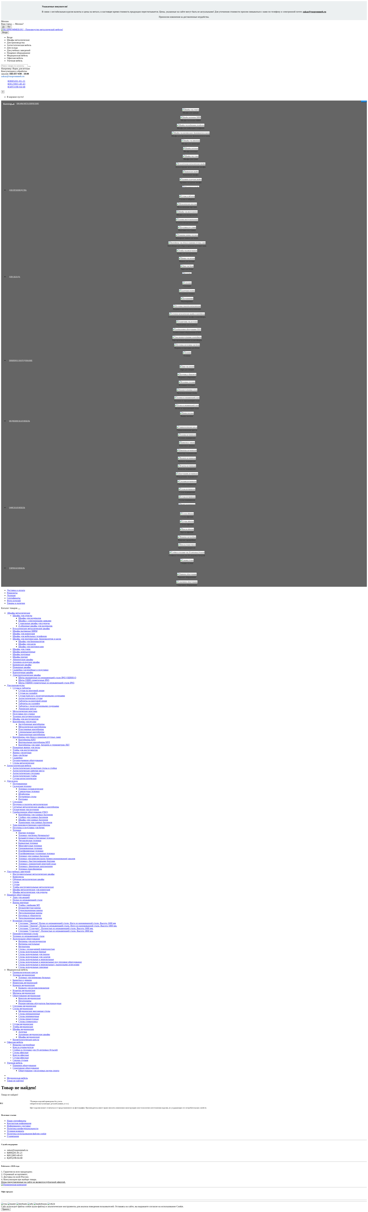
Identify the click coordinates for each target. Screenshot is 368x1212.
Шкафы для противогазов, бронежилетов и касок (190, 136)
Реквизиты (12, 593)
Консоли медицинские (29, 998)
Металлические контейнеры (32, 727)
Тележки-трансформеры (30, 869)
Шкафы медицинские (23, 1029)
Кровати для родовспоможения (33, 988)
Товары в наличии (16, 603)
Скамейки (18, 758)
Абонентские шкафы (23, 659)
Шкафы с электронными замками (34, 621)
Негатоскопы (24, 1001)
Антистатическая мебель (19, 765)
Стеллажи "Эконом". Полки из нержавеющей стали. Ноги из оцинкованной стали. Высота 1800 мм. (67, 926)
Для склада (14, 277)
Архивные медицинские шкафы (34, 1034)
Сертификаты (13, 598)
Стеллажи (187, 286)
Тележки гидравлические (30, 789)
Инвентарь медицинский (187, 453)
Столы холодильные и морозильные (36, 959)
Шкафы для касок (27, 644)
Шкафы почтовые (191, 152)
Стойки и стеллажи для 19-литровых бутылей (187, 556)
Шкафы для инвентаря (191, 144)
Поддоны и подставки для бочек (187, 348)
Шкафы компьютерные (24, 652)
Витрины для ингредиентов (32, 941)
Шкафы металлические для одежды (30, 892)
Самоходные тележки (29, 791)
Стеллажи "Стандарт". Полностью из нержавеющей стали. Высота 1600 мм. (55, 928)
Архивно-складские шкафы (190, 183)
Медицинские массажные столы (34, 1011)
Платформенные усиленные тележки (36, 853)
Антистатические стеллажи (26, 773)
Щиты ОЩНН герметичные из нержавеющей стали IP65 (46, 683)
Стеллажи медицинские (187, 484)
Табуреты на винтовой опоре (32, 701)
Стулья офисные (186, 525)
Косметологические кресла (26, 1039)
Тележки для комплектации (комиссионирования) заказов (46, 858)
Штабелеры (24, 794)
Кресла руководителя (186, 548)
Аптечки (22, 1032)
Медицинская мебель (19, 421)
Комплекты (18, 876)
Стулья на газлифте (27, 693)
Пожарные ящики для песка (187, 238)
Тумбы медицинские (23, 1026)
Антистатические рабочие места (28, 770)
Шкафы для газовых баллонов (33, 820)
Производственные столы (187, 393)
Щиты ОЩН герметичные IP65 (33, 680)
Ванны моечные (187, 416)
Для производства (18, 190)
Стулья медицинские (187, 500)
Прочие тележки (26, 833)
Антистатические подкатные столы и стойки (35, 768)
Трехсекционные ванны (30, 918)
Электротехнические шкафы (27, 675)
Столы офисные (187, 517)
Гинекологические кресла (187, 430)
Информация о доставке (19, 1126)
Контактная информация (19, 1123)
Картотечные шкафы (23, 672)
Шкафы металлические (28, 104)
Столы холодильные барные (32, 951)
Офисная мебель (17, 508)
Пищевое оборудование (20, 361)
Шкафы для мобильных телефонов (190, 128)
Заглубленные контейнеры (31, 724)
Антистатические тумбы (25, 776)
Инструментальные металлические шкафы (33, 874)
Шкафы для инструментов (187, 215)
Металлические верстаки (187, 207)
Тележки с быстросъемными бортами (36, 861)
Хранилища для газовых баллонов (35, 822)
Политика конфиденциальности (22, 1128)
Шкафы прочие (20, 657)
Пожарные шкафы (22, 667)
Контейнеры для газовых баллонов (35, 814)
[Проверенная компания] (13, 1184)
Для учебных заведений (18, 871)
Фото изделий (14, 600)
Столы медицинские (187, 492)
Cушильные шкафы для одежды (34, 623)
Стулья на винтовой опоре (31, 690)
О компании (13, 1136)
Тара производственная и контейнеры (187, 340)
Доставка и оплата (16, 590)
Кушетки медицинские (187, 469)
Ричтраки (23, 799)
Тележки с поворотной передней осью (37, 864)
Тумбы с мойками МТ (29, 905)
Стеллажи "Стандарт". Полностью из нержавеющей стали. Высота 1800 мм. (55, 931)
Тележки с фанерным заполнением (35, 866)
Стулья (16, 884)
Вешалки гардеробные (187, 540)
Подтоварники (187, 301)
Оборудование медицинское (187, 477)
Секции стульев (187, 563)
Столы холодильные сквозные (33, 967)
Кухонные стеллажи (187, 385)
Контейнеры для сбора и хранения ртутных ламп (187, 246)
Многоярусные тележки (30, 845)
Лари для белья (187, 269)
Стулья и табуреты (186, 199)
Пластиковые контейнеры (31, 729)
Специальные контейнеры (31, 732)
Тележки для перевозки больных (34, 977)
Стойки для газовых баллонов (33, 817)
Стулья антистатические (25, 778)
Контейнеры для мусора (24, 721)
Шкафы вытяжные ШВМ (191, 121)
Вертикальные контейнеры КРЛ (34, 742)
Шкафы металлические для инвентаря (31, 889)
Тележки (186, 356)
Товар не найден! (15, 1080)
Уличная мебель (17, 568)
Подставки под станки (187, 230)
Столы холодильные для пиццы (34, 954)
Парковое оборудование (187, 577)
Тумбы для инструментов (187, 254)
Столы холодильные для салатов (34, 957)
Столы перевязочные (28, 1016)
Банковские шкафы (190, 175)
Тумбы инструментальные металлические (33, 887)
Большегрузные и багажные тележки (36, 838)
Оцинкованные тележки (30, 848)
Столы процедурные (28, 1019)
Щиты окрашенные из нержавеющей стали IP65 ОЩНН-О (47, 677)
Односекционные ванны (30, 910)
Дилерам (11, 595)
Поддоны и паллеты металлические (187, 309)
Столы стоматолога (28, 1021)
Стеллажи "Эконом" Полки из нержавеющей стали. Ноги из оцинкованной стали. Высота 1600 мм (67, 923)
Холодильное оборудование (26, 939)
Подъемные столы (27, 796)
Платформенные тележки (30, 851)
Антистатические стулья (30, 698)
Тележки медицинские (187, 438)
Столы (16, 882)
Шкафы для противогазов (31, 646)
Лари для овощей (187, 370)
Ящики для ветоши (186, 261)
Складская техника (187, 294)
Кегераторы (24, 946)
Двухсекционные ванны (30, 913)
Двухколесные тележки (29, 840)
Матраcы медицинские (24, 993)
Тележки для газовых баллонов (33, 856)
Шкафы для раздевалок (29, 618)
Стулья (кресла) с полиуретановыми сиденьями (41, 695)
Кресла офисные (187, 532)
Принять (5, 1209)
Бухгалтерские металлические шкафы (191, 167)
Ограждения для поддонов (187, 325)
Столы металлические (23, 763)
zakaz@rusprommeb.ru (314, 11)
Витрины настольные (29, 944)
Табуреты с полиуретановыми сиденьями (38, 706)
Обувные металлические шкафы (28, 879)
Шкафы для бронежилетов (31, 641)
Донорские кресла (27, 708)
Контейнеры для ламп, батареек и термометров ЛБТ (44, 745)
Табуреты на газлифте (29, 703)
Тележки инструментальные (187, 223)
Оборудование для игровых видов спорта (38, 1070)
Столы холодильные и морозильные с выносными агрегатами (48, 964)
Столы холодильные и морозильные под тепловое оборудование (50, 962)
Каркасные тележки (28, 843)
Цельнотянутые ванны (29, 907)
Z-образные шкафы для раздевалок (35, 626)
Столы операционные (29, 1013)
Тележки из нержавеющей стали (187, 401)
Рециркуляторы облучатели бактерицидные (39, 1003)
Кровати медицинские (187, 461)
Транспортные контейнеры (31, 734)
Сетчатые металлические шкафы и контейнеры (187, 317)
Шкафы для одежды (191, 113)
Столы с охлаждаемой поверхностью (36, 949)
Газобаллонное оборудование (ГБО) (187, 333)
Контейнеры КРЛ (27, 739)
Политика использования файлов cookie (26, 1133)
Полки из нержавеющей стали (187, 408)
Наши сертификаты (16, 1120)
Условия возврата (15, 1131)
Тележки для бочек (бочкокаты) (33, 835)
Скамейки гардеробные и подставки (30, 670)
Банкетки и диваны (187, 446)
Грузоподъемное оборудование (28, 760)
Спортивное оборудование (187, 585)
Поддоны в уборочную (187, 377)
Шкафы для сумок (190, 159)
